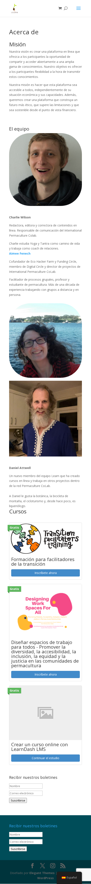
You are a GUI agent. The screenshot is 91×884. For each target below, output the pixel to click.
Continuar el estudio (45, 758)
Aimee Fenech (19, 253)
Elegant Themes (42, 873)
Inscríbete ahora (45, 573)
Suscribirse (18, 800)
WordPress (45, 878)
